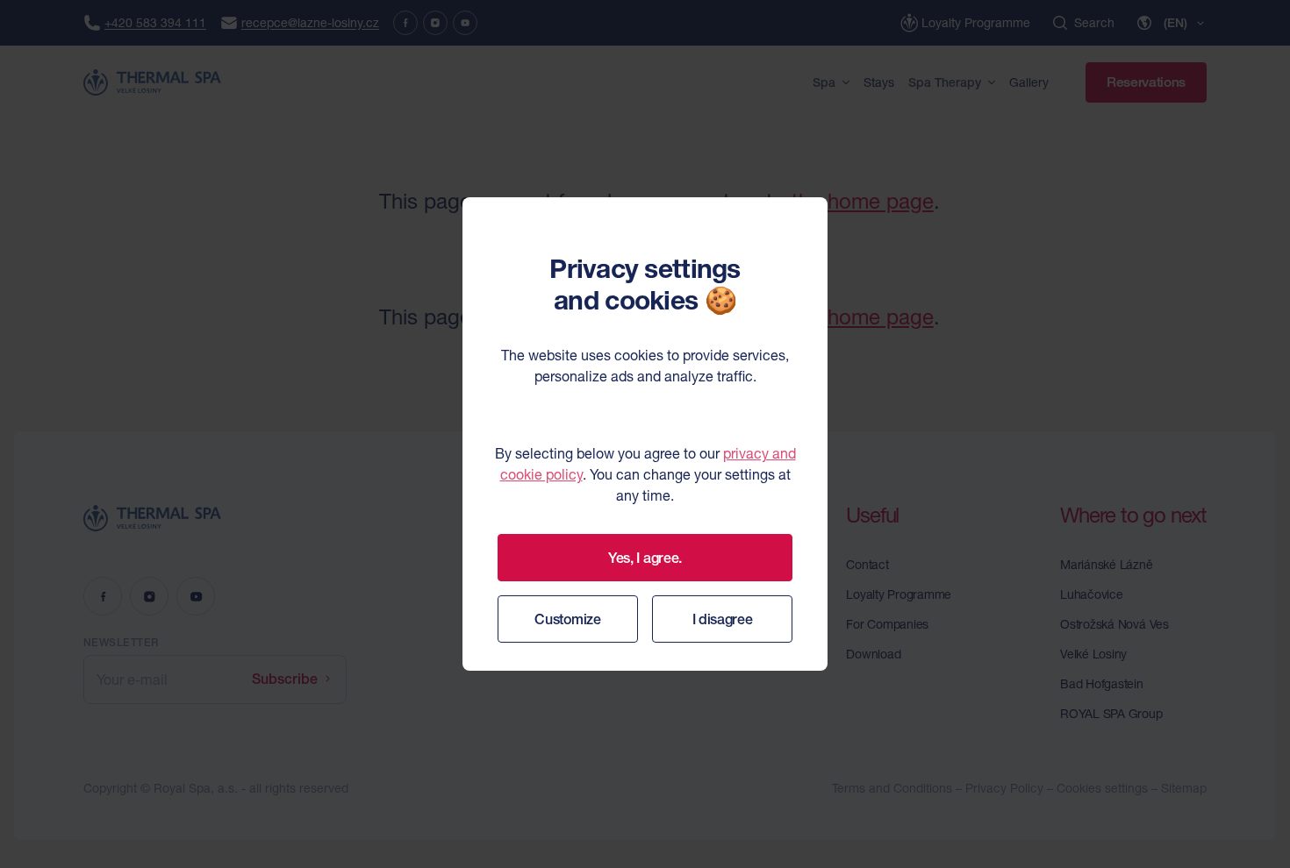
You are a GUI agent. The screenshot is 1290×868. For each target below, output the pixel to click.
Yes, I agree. (645, 557)
